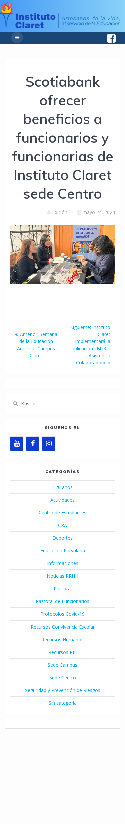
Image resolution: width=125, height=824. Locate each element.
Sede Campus (62, 665)
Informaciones (62, 563)
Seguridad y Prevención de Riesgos (62, 690)
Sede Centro (62, 677)
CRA (62, 525)
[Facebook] (32, 444)
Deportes (62, 538)
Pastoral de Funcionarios (62, 601)
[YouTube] (16, 444)
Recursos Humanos (62, 639)
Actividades (62, 500)
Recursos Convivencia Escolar (63, 627)
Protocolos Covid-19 (62, 614)
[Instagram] (48, 444)
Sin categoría (63, 703)
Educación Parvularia (62, 550)
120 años (63, 487)
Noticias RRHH (62, 576)
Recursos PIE (62, 652)
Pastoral (63, 588)
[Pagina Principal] (60, 26)
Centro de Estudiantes (62, 512)
